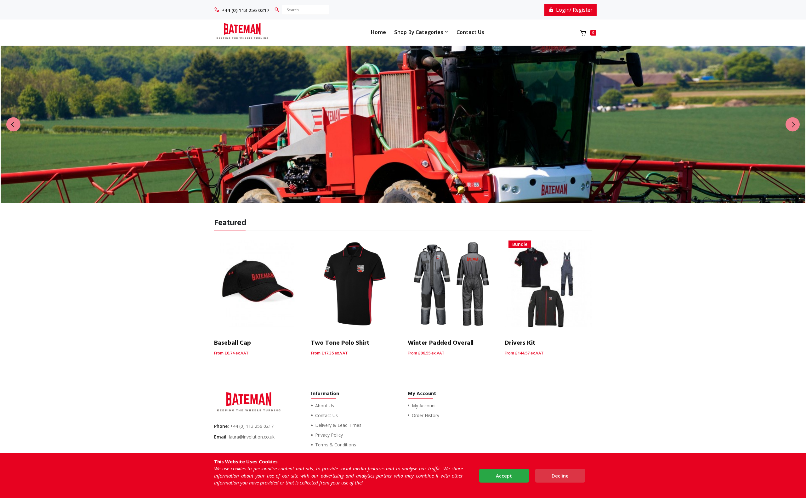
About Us (324, 406)
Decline (560, 476)
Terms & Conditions (335, 445)
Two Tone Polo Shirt (340, 343)
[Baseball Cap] (258, 284)
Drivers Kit (520, 343)
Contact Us (470, 32)
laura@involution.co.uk (252, 437)
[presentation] (13, 124)
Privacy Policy (329, 435)
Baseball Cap (232, 343)
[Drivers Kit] (548, 284)
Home (378, 32)
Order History (425, 415)
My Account (424, 406)
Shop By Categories (419, 32)
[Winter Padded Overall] (451, 284)
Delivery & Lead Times (338, 425)
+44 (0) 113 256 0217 (246, 10)
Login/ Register (574, 9)
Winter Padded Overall (441, 343)
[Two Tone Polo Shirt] (355, 284)
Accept (504, 476)
